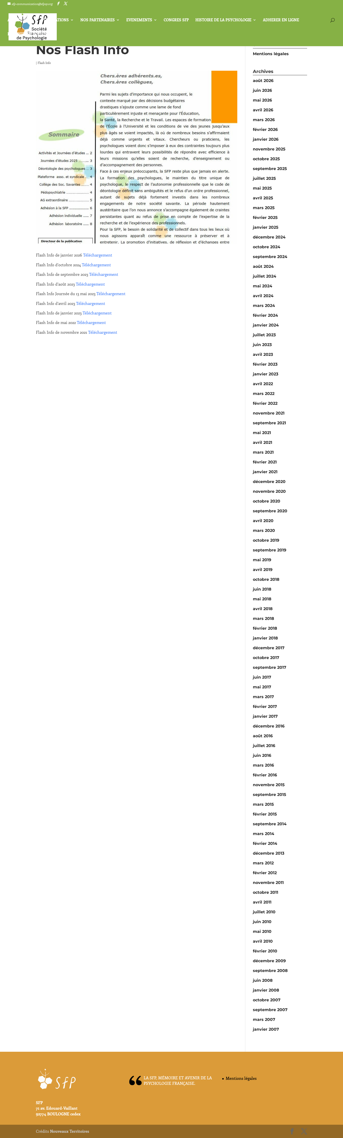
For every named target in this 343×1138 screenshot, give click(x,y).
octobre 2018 (266, 579)
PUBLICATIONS (55, 20)
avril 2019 (262, 569)
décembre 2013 (268, 853)
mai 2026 (262, 100)
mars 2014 (263, 833)
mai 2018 (262, 599)
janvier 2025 (265, 227)
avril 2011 (262, 902)
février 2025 (265, 217)
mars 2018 (263, 618)
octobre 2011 (265, 892)
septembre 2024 (270, 256)
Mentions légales (271, 53)
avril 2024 (263, 295)
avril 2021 (262, 442)
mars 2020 (264, 530)
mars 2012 (263, 863)
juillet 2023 (264, 335)
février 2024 (265, 315)
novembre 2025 (269, 149)
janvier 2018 (265, 638)
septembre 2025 (270, 168)
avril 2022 (263, 383)
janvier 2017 (265, 716)
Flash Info (44, 63)
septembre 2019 (269, 550)
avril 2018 (263, 608)
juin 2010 (262, 921)
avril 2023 (263, 354)
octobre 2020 (266, 501)
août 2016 (263, 736)
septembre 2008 (270, 970)
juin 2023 (262, 344)
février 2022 (265, 403)
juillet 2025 (264, 178)
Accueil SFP (19, 20)
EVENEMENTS (139, 20)
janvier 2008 (266, 990)
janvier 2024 (266, 325)
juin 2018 (262, 589)
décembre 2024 (269, 237)
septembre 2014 (270, 824)
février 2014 (265, 843)
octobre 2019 (266, 540)
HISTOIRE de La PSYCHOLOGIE (223, 20)
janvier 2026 (265, 139)
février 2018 (265, 628)
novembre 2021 (268, 413)
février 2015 (265, 814)
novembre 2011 (268, 882)
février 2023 (265, 364)
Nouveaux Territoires (69, 1131)
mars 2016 (263, 765)
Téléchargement (97, 255)
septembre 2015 (269, 794)
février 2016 (265, 775)
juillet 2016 (264, 745)
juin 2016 (262, 755)
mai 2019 (262, 559)
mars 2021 (263, 452)
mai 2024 (262, 286)
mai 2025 (262, 188)
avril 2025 (263, 198)
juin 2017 (262, 677)
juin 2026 (262, 90)
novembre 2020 (269, 491)
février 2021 (265, 462)
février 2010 (265, 951)
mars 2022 (263, 393)
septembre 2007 (270, 1009)
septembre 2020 (270, 511)
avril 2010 (263, 941)
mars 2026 (264, 119)
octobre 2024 (266, 247)
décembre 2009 (269, 960)
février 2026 (265, 129)
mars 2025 (264, 207)
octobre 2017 (266, 657)
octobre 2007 (266, 1000)
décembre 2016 (268, 726)
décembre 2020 (269, 481)
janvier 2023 (265, 374)
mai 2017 (262, 687)
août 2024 (263, 266)
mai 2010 (262, 931)
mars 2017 (263, 696)
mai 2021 (262, 432)
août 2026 (263, 80)
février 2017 (265, 706)
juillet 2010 (264, 912)
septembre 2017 (269, 667)
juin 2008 (263, 980)
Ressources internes (29, 34)
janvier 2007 (266, 1029)
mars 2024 (264, 305)
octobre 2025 (266, 158)
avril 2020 (263, 520)
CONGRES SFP (176, 20)
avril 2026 (263, 110)
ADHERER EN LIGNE (281, 20)
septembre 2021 (269, 423)
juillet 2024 (264, 276)
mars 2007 (264, 1019)
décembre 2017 (268, 647)
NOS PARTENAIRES (97, 20)
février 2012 (265, 872)
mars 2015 (263, 804)
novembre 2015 (269, 784)
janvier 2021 (265, 471)
